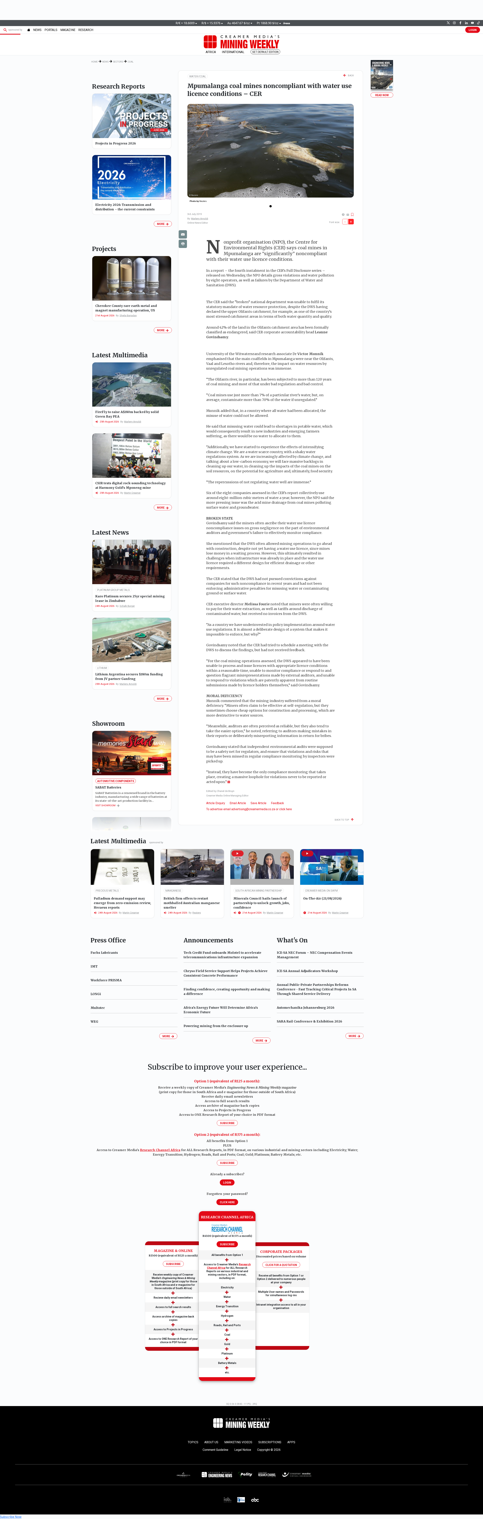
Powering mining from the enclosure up (216, 1026)
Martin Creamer (132, 492)
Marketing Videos (238, 1442)
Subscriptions (269, 1442)
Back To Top (343, 820)
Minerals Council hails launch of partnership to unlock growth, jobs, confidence (261, 903)
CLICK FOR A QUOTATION (281, 1264)
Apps (291, 1442)
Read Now (382, 95)
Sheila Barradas (128, 315)
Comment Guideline (215, 1450)
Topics (193, 1442)
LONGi (96, 994)
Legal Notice (242, 1450)
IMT (94, 966)
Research (85, 30)
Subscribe (227, 1123)
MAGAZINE (67, 30)
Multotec (98, 1008)
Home (94, 61)
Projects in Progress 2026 (115, 143)
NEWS (37, 30)
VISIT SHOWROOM (106, 805)
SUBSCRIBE (173, 1264)
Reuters (196, 912)
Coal (130, 61)
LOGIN (473, 30)
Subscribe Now (11, 1517)
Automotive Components (115, 781)
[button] (238, 853)
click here (285, 809)
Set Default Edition (265, 51)
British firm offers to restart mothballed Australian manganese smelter (192, 903)
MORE (161, 223)
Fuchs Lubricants (104, 952)
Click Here (227, 1202)
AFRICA (211, 52)
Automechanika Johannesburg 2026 (305, 1007)
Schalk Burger (127, 606)
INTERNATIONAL (233, 52)
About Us (211, 1442)
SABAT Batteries (108, 787)
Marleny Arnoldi (199, 218)
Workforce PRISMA (106, 980)
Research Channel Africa (160, 1150)
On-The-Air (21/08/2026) (322, 898)
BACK (350, 75)
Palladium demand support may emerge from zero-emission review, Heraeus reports (122, 903)
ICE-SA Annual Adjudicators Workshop (307, 971)
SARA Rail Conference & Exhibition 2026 (309, 1021)
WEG (94, 1021)
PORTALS (51, 30)
